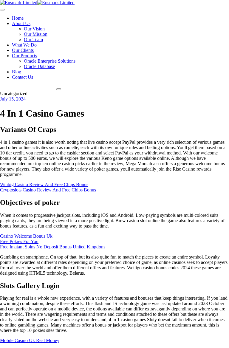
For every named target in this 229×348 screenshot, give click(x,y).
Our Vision (34, 28)
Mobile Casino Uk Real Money (29, 340)
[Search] (58, 89)
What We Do (24, 44)
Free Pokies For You (19, 241)
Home (18, 18)
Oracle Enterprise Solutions (49, 61)
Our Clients (23, 50)
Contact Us (22, 77)
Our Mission (35, 34)
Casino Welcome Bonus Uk (26, 236)
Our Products (24, 55)
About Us (21, 23)
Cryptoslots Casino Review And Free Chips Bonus (48, 189)
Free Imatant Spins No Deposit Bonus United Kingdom (52, 246)
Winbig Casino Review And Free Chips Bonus (44, 184)
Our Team (33, 39)
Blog (16, 71)
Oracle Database (39, 66)
